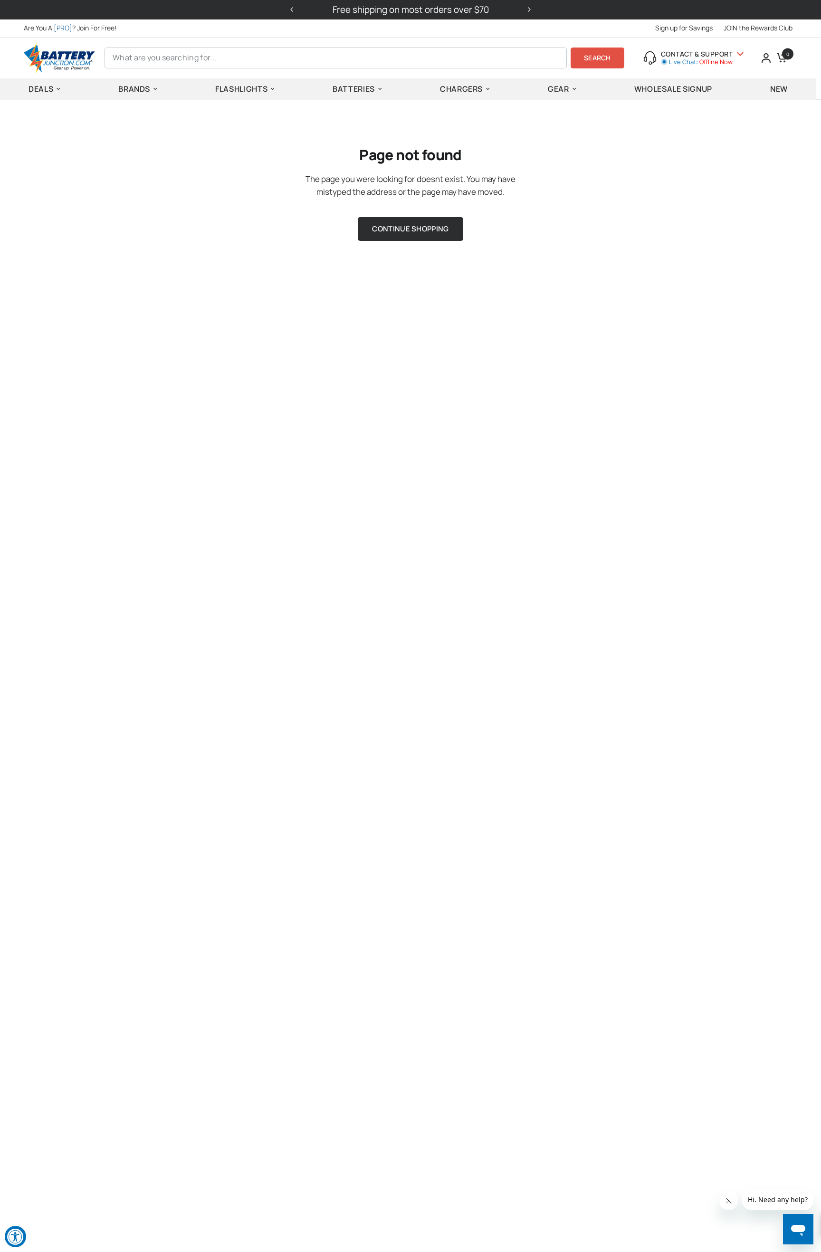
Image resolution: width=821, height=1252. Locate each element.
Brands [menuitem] (134, 89)
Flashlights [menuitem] (241, 89)
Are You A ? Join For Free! (70, 27)
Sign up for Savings (684, 27)
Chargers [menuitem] (461, 89)
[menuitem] (72, 28)
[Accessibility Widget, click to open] (15, 1236)
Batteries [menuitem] (354, 89)
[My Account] (766, 58)
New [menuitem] (779, 89)
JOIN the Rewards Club (758, 27)
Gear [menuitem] (558, 89)
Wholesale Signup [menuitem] (673, 89)
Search (597, 57)
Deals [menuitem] (41, 89)
